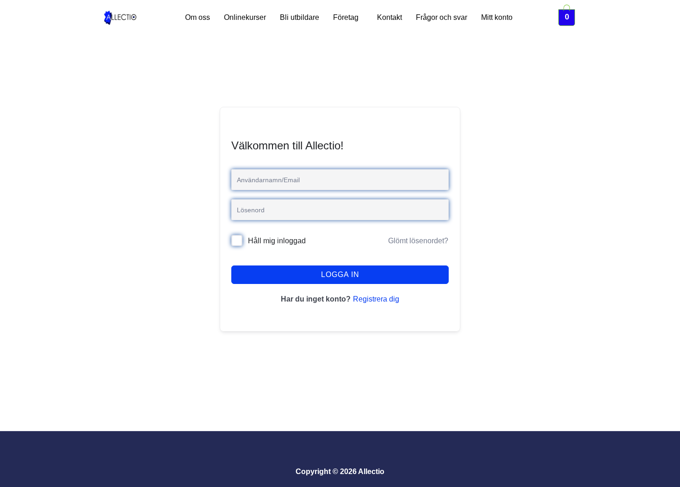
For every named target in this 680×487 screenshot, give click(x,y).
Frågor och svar (441, 17)
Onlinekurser (245, 17)
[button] (348, 18)
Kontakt (389, 17)
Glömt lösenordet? (418, 241)
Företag (346, 17)
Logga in (340, 274)
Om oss (197, 17)
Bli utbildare (299, 17)
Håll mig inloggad (277, 241)
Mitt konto (497, 17)
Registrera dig (376, 299)
